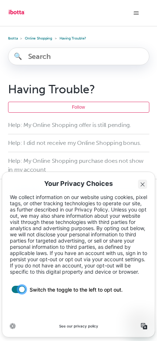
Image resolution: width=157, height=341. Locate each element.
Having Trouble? (73, 38)
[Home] (17, 14)
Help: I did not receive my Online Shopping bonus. (74, 142)
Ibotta (13, 38)
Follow (78, 107)
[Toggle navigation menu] (136, 13)
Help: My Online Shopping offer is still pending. (69, 124)
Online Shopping (38, 38)
